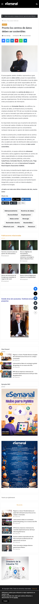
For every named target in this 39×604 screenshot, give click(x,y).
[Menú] (2, 5)
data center (15, 219)
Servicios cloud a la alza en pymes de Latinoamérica (9, 252)
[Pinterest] (16, 40)
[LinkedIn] (12, 40)
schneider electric (13, 223)
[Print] (35, 308)
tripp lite (21, 226)
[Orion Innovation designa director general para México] (7, 547)
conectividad (13, 215)
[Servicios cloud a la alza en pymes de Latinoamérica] (10, 245)
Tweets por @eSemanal (8, 497)
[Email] (35, 303)
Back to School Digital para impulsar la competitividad (28, 276)
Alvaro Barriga (6, 35)
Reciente (19, 505)
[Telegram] (25, 40)
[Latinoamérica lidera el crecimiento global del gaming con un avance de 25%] (6, 365)
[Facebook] (3, 40)
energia (26, 219)
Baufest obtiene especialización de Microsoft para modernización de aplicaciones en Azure (23, 538)
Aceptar (5, 601)
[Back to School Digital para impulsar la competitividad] (29, 269)
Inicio (4, 20)
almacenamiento (11, 211)
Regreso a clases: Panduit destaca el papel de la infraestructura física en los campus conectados (25, 356)
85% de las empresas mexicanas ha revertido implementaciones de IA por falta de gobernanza (25, 373)
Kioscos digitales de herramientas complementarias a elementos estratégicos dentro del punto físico (27, 255)
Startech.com (9, 226)
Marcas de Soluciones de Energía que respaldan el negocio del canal (8, 277)
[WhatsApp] (21, 40)
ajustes (16, 597)
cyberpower (26, 215)
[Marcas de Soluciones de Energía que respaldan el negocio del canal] (10, 269)
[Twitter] (8, 40)
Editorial (16, 20)
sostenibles (28, 223)
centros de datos (28, 211)
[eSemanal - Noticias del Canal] (12, 4)
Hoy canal (10, 20)
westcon (32, 226)
